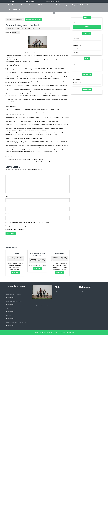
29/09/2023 (34, 259)
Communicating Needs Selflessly (14, 301)
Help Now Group (21, 28)
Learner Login (49, 5)
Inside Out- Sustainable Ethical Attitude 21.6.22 (17, 322)
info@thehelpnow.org (30, 1)
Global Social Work (35, 5)
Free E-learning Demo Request (67, 5)
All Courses (22, 5)
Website (8, 213)
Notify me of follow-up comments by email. (18, 226)
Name (7, 196)
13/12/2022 (12, 257)
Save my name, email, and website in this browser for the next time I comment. (28, 222)
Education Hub (10, 19)
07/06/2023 (10, 28)
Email (7, 205)
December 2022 (77, 45)
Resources (17, 9)
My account (84, 5)
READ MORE (16, 273)
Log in (74, 67)
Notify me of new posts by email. (15, 229)
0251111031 (11, 1)
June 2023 (76, 42)
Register (75, 64)
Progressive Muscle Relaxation (13, 294)
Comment (8, 173)
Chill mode (59, 253)
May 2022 (75, 52)
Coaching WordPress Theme (42, 332)
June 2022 (76, 48)
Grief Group (12, 5)
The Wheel (16, 253)
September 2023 (77, 38)
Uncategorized (19, 19)
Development (76, 79)
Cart (9, 9)
